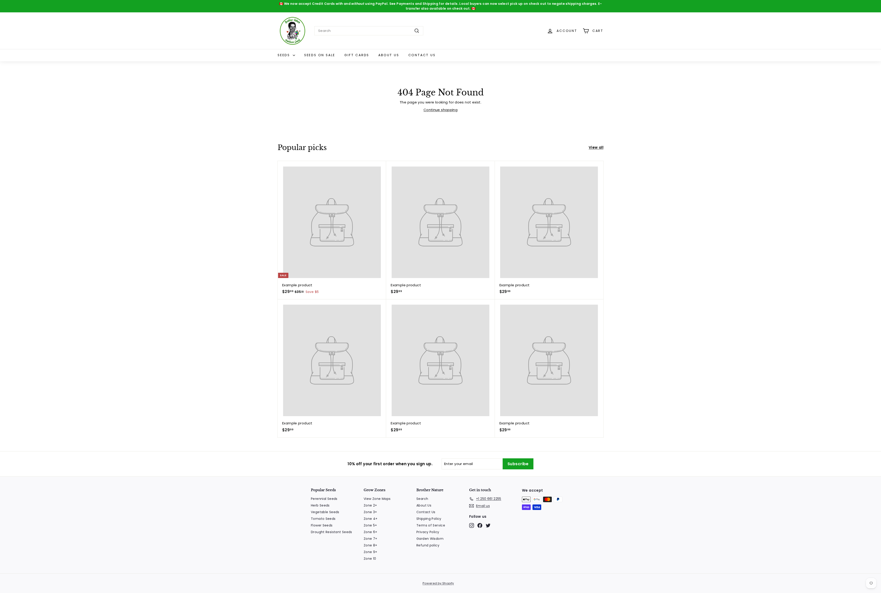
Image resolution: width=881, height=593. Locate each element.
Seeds (285, 55)
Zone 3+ (370, 512)
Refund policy (427, 545)
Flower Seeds (322, 525)
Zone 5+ (370, 525)
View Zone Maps (377, 498)
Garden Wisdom (429, 538)
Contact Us (422, 55)
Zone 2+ (370, 505)
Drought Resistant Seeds (331, 532)
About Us (388, 55)
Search (422, 498)
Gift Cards (356, 55)
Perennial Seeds (324, 498)
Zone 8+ (370, 545)
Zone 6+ (370, 532)
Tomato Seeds (323, 518)
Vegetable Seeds (325, 512)
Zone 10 (370, 558)
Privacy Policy (427, 532)
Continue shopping (440, 109)
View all (596, 147)
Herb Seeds (320, 505)
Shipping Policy (428, 518)
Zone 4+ (371, 518)
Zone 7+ (370, 538)
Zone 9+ (370, 552)
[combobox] (368, 31)
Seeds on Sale (319, 55)
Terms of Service (430, 525)
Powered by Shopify (438, 583)
